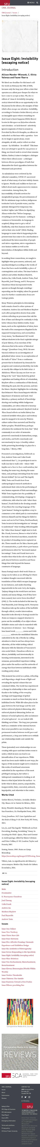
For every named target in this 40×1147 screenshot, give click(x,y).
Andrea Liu (6, 908)
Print (5, 873)
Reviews (4, 1098)
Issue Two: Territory (10, 932)
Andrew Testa (7, 919)
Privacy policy (6, 1128)
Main (4, 889)
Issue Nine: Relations (10, 959)
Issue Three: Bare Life (10, 935)
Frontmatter (6, 893)
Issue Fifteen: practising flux (13, 985)
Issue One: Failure (9, 929)
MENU (32, 3)
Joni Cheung (7, 900)
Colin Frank (6, 904)
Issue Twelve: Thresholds (12, 975)
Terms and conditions (8, 1125)
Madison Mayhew (9, 912)
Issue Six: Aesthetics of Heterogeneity (16, 949)
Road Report (5, 1115)
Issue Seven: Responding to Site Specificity (19, 952)
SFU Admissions (6, 1112)
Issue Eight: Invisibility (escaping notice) (18, 955)
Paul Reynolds (7, 915)
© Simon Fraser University (9, 1131)
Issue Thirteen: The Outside (13, 978)
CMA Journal (9, 8)
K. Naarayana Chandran (12, 897)
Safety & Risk (5, 1106)
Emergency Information (9, 1121)
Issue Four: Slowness (10, 939)
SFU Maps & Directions (8, 1109)
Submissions (5, 1095)
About (3, 1092)
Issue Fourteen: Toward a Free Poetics (17, 982)
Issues (15, 12)
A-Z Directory (25, 1101)
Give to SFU (5, 1118)
